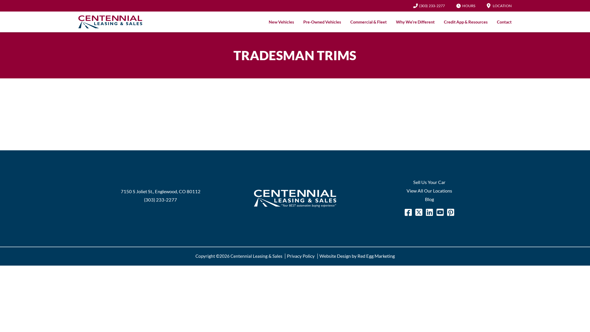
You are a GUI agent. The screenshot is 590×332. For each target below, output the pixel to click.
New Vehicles (281, 21)
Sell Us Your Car (429, 182)
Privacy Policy (301, 256)
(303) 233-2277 (432, 5)
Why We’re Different (415, 21)
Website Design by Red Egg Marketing (357, 256)
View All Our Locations (429, 190)
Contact (504, 21)
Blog (429, 199)
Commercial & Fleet (368, 21)
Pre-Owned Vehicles (322, 21)
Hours (468, 5)
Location (502, 5)
